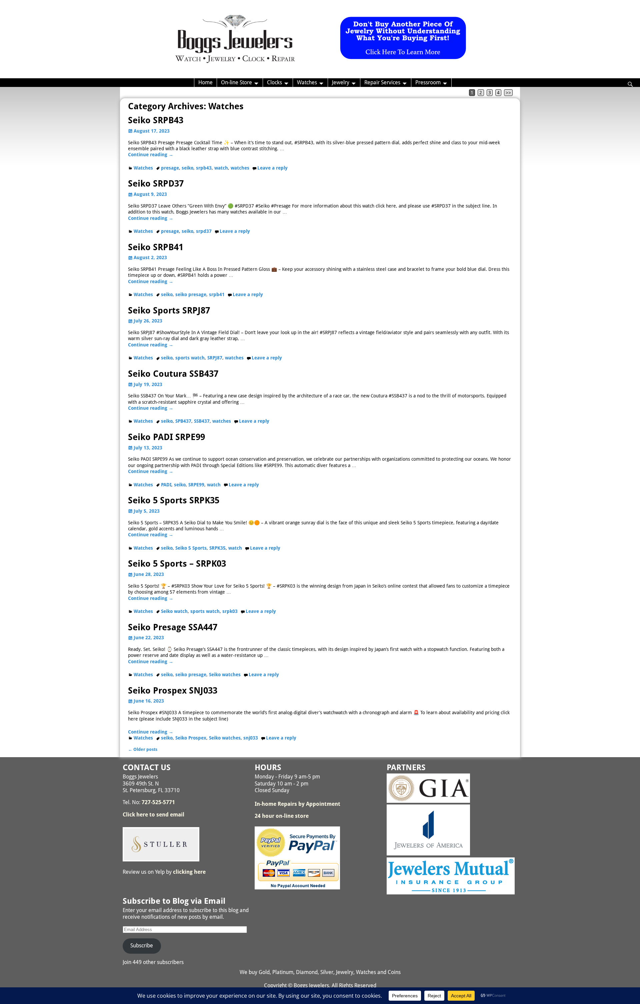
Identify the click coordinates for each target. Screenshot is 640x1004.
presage (170, 168)
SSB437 (202, 421)
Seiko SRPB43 (155, 120)
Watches (307, 82)
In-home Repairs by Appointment (297, 804)
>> (508, 92)
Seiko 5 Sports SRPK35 (173, 500)
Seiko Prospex (190, 738)
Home (205, 82)
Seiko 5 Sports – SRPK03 (177, 564)
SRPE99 (196, 484)
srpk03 (230, 611)
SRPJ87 (214, 357)
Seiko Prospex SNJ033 (172, 691)
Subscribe (141, 945)
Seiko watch (174, 611)
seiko (187, 168)
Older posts (142, 749)
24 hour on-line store (282, 816)
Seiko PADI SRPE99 (166, 437)
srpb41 (217, 294)
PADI (166, 484)
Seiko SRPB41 (155, 247)
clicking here (189, 872)
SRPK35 (217, 548)
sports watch (190, 357)
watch (221, 168)
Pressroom (428, 82)
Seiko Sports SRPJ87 (169, 310)
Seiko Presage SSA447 (172, 627)
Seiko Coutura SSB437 (173, 374)
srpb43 (204, 168)
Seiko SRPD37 (156, 184)
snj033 (250, 738)
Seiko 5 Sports (191, 548)
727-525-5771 (158, 802)
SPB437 (183, 421)
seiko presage (190, 294)
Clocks (274, 82)
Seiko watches (225, 674)
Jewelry (340, 82)
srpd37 (204, 231)
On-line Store (236, 82)
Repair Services (382, 82)
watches (240, 168)
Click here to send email (153, 814)
